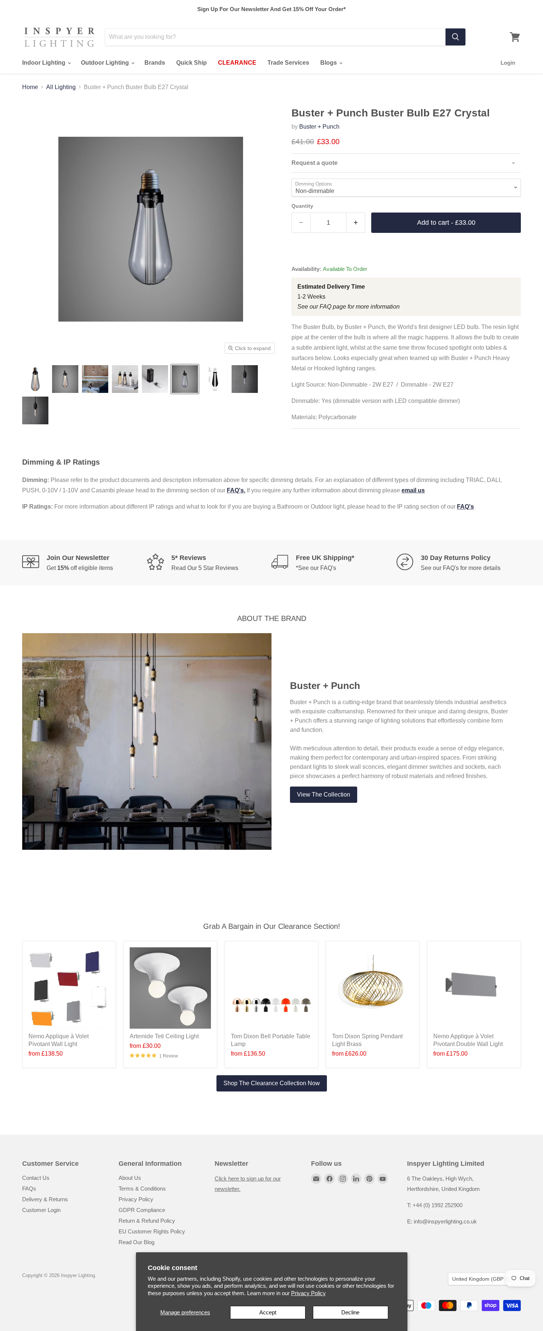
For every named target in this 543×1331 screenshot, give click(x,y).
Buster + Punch (319, 126)
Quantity (302, 206)
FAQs (29, 1188)
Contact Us (35, 1178)
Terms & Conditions (142, 1188)
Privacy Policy (308, 1293)
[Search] (455, 36)
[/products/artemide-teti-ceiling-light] (170, 988)
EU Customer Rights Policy (152, 1231)
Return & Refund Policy (147, 1221)
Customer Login (41, 1210)
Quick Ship (191, 63)
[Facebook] (329, 1179)
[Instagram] (343, 1179)
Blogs (329, 63)
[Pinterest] (369, 1179)
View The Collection (323, 794)
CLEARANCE (237, 63)
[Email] (316, 1179)
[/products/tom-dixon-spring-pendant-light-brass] (372, 988)
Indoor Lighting (44, 63)
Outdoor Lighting (105, 63)
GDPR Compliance (142, 1210)
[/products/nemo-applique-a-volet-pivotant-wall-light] (69, 988)
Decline (350, 1312)
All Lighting (61, 87)
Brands (154, 63)
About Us (130, 1178)
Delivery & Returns (45, 1199)
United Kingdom (481, 1279)
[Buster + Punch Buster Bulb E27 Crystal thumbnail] (35, 379)
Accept (267, 1312)
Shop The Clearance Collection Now (271, 1083)
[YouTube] (383, 1179)
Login (508, 63)
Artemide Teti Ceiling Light (164, 1036)
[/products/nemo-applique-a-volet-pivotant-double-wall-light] (474, 988)
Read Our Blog (136, 1242)
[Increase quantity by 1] (355, 223)
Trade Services (288, 63)
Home (30, 87)
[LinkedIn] (356, 1179)
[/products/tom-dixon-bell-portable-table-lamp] (271, 988)
